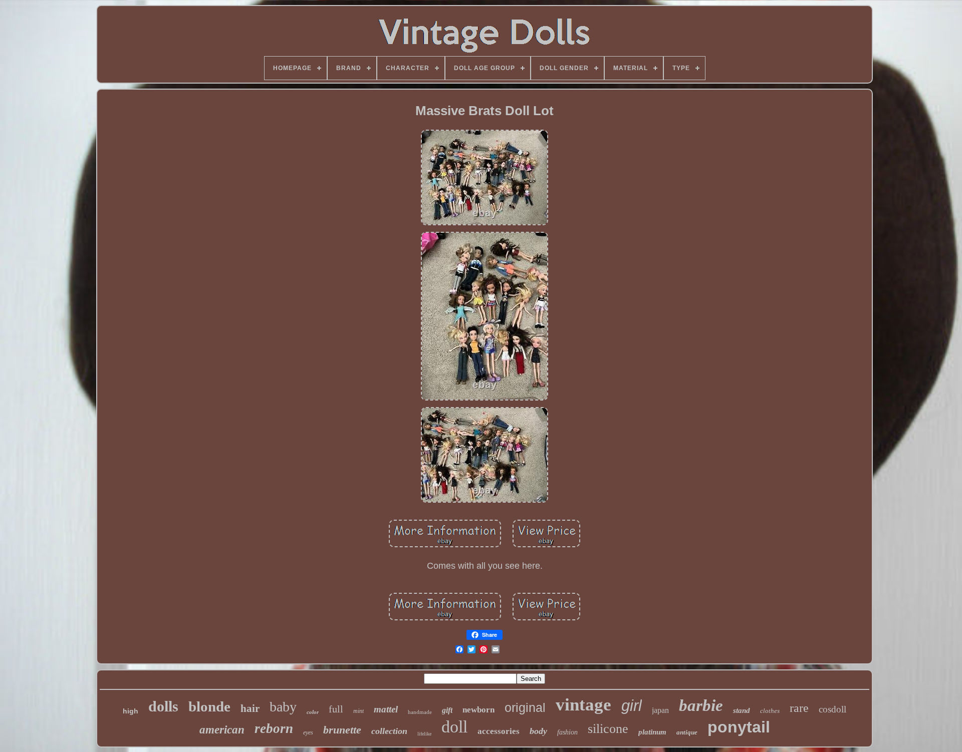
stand (741, 710)
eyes (308, 732)
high (130, 711)
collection (389, 731)
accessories (498, 731)
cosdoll (832, 709)
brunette (342, 729)
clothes (770, 710)
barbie (701, 705)
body (538, 731)
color (313, 712)
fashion (567, 732)
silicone (608, 728)
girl (631, 705)
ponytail (738, 727)
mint (358, 710)
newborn (478, 709)
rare (799, 707)
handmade (420, 712)
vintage (583, 704)
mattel (386, 709)
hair (250, 708)
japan (660, 710)
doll (454, 726)
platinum (652, 732)
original (525, 707)
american (222, 729)
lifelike (424, 733)
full (336, 708)
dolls (163, 706)
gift (447, 710)
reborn (274, 728)
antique (686, 732)
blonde (209, 706)
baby (283, 706)
